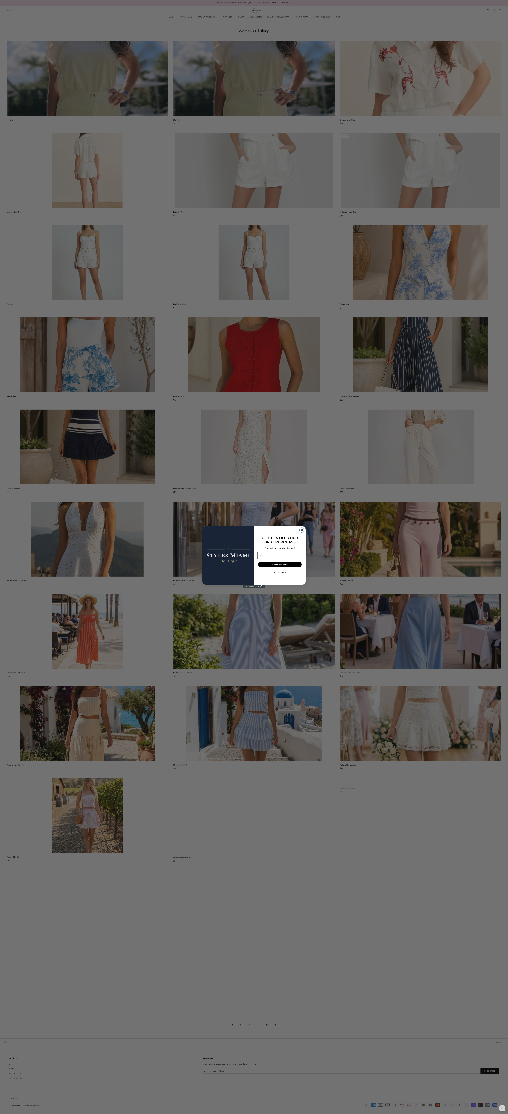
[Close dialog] (302, 530)
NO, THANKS (280, 572)
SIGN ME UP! (280, 564)
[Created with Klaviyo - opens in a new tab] (254, 586)
